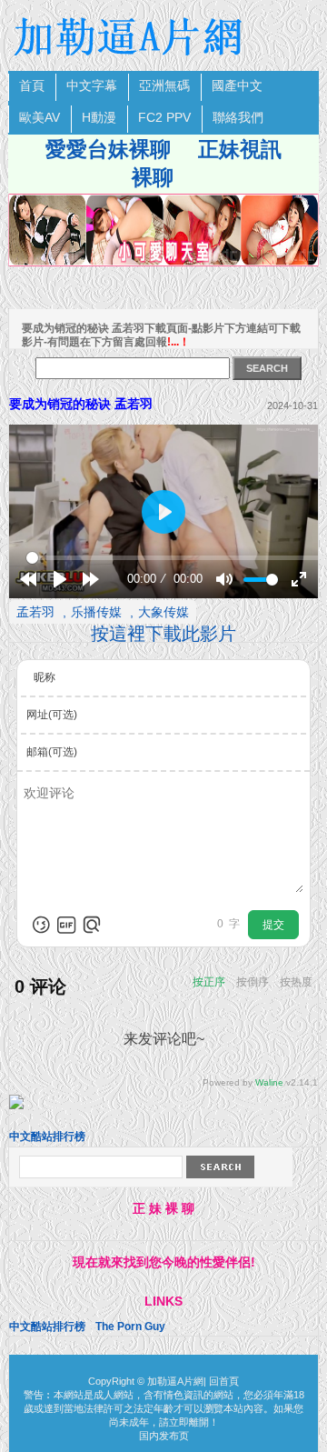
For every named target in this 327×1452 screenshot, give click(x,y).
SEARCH (267, 368)
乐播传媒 (96, 612)
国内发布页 (164, 1435)
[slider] (174, 557)
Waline (269, 1082)
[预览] (92, 925)
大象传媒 (163, 612)
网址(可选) (51, 714)
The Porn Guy (130, 1326)
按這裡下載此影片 (163, 634)
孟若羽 (35, 612)
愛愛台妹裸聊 (108, 149)
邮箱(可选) (51, 752)
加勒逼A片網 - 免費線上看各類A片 (131, 36)
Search (220, 1167)
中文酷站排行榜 (47, 1136)
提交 (273, 924)
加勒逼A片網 (175, 1381)
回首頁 (224, 1381)
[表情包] (66, 925)
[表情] (41, 925)
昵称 (44, 677)
